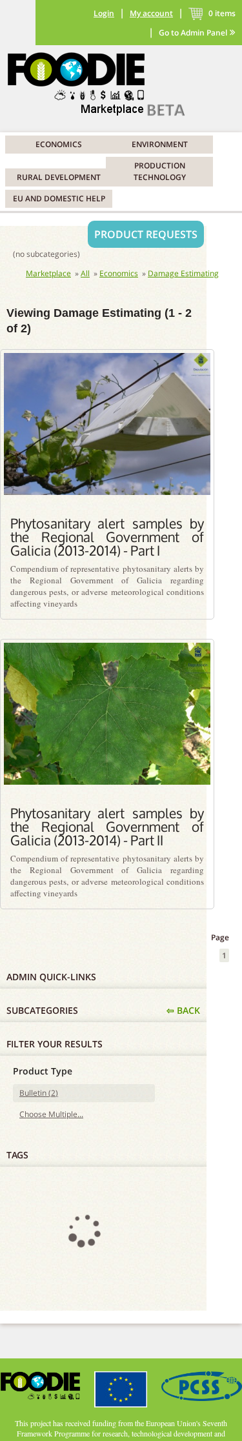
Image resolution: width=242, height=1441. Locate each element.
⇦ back (183, 1010)
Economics (58, 144)
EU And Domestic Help (59, 198)
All (85, 273)
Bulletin (37, 1092)
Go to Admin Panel (193, 32)
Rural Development (59, 177)
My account (151, 13)
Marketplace (48, 273)
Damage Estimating (183, 273)
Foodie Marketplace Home (102, 85)
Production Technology (160, 171)
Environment (160, 144)
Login (104, 13)
